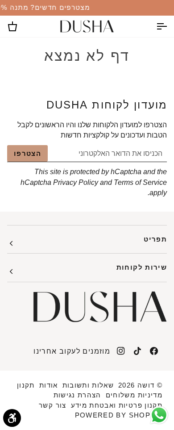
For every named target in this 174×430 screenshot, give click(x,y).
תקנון (26, 385)
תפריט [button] (155, 239)
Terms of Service (140, 182)
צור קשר (52, 405)
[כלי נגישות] (12, 418)
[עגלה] (20, 27)
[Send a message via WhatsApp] (159, 415)
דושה (145, 385)
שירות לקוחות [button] (141, 267)
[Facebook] (154, 351)
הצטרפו (27, 153)
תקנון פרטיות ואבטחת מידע (116, 405)
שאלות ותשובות (88, 385)
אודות (48, 385)
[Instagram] (121, 351)
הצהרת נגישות (77, 395)
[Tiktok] (137, 351)
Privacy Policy (75, 182)
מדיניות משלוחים (134, 395)
